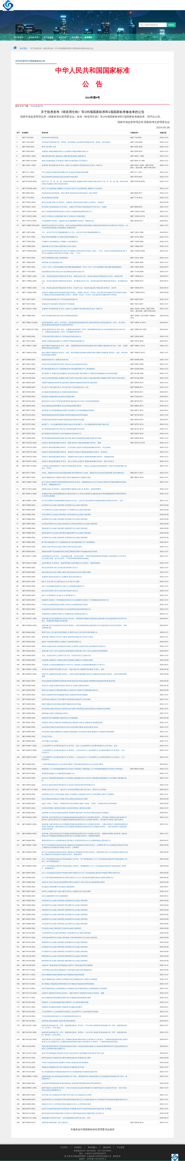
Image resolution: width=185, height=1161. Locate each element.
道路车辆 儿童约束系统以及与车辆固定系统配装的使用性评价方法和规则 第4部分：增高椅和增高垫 (78, 833)
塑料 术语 (45, 146)
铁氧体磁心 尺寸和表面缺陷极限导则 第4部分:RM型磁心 (62, 769)
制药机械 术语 (47, 262)
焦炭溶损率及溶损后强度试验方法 (54, 609)
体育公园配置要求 (48, 896)
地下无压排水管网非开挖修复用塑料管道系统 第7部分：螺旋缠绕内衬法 (68, 482)
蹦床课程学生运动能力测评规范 (53, 960)
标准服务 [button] (97, 3)
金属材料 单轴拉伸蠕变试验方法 (53, 151)
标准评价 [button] (124, 3)
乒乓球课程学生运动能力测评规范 (54, 509)
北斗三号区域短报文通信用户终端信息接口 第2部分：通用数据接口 (66, 866)
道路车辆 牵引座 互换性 (50, 246)
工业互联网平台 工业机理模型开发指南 (56, 1011)
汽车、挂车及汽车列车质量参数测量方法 (56, 232)
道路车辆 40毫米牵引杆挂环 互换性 (55, 637)
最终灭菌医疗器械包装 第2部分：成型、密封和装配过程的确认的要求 (67, 352)
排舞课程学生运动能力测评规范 (53, 910)
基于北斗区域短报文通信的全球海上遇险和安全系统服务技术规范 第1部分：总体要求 (73, 845)
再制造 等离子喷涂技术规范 (52, 546)
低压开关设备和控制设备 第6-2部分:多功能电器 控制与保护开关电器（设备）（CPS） (73, 251)
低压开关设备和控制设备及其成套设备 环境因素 (59, 1108)
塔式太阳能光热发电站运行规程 (53, 799)
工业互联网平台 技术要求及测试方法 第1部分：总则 (61, 745)
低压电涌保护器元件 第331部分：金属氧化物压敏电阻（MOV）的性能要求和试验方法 (73, 329)
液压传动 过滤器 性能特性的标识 (54, 685)
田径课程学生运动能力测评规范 (53, 914)
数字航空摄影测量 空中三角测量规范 (55, 369)
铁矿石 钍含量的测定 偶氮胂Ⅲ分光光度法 (57, 188)
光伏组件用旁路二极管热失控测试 (54, 808)
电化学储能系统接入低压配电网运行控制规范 (58, 988)
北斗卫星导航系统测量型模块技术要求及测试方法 (60, 877)
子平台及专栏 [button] (153, 3)
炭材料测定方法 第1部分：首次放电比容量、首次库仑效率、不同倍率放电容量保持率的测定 (75, 556)
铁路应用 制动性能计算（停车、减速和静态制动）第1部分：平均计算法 (68, 1025)
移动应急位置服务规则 (50, 396)
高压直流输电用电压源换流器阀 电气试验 (57, 438)
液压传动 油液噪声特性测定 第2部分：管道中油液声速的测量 (64, 674)
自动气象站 (46, 741)
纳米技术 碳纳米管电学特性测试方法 (55, 785)
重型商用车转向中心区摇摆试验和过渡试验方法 (59, 840)
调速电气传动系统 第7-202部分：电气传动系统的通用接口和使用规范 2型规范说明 (72, 225)
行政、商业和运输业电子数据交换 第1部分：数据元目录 (62, 276)
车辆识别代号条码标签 (50, 304)
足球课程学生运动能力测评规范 (53, 505)
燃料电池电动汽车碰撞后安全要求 (54, 1057)
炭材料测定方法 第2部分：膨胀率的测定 (56, 563)
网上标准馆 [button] (83, 3)
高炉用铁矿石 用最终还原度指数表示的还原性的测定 (61, 373)
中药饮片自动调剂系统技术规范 (53, 604)
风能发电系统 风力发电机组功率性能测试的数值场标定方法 (63, 1099)
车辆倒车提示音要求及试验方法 (53, 614)
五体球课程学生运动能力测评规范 (54, 933)
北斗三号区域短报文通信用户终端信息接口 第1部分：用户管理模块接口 (68, 859)
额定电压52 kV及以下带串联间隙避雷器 (56, 401)
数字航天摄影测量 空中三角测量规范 (55, 542)
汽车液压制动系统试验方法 (52, 1016)
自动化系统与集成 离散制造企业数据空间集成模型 (60, 731)
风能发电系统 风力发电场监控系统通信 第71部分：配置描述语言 (65, 1076)
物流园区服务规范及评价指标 (52, 419)
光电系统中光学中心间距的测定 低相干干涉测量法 (60, 794)
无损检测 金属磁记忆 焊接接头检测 (54, 660)
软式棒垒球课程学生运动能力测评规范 (56, 523)
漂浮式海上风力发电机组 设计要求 (54, 1095)
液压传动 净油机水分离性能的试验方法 (56, 690)
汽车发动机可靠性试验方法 (52, 336)
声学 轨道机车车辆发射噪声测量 (53, 172)
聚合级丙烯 (46, 197)
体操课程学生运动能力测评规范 (53, 919)
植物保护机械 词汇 (49, 359)
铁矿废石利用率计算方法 (51, 567)
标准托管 (62, 37)
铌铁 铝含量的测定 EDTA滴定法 (53, 160)
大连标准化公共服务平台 (28, 3)
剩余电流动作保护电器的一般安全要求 (56, 193)
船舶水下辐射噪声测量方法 (52, 641)
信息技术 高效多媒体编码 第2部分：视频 (57, 442)
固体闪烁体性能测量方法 (51, 237)
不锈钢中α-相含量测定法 (51, 241)
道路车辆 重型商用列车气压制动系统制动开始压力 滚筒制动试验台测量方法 (69, 1046)
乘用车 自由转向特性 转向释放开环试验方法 (58, 646)
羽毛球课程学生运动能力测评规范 (54, 514)
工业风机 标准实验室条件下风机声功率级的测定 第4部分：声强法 (65, 466)
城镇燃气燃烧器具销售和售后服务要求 (56, 382)
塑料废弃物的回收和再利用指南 (53, 415)
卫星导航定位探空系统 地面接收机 (54, 970)
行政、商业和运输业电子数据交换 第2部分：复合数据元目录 (64, 281)
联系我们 (78, 1147)
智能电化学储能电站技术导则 (52, 1067)
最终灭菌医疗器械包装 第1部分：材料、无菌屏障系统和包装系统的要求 (68, 345)
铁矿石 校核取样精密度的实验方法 (54, 211)
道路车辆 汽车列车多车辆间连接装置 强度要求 (58, 812)
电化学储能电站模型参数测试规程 (54, 997)
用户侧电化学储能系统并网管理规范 (55, 984)
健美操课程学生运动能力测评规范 (54, 533)
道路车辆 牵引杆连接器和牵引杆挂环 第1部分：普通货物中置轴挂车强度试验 (70, 618)
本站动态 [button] (68, 3)
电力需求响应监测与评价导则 (52, 429)
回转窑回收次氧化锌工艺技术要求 (54, 699)
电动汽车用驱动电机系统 (51, 315)
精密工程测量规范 (48, 257)
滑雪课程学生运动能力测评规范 (53, 537)
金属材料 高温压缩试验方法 (52, 576)
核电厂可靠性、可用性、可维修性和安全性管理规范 (60, 803)
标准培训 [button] (111, 3)
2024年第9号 (36, 106)
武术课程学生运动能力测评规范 (53, 951)
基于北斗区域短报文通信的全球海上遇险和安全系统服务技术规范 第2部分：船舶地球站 (73, 852)
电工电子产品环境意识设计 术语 (53, 387)
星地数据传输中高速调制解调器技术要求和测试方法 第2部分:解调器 (66, 493)
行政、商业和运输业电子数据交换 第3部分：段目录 (60, 288)
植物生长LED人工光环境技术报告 (54, 1104)
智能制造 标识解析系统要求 (52, 1007)
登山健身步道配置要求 (50, 886)
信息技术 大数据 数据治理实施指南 (54, 965)
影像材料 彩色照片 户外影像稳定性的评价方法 (58, 600)
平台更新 (120, 1147)
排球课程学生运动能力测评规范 (53, 900)
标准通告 (88, 37)
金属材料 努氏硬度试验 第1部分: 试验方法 (57, 308)
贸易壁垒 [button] (138, 3)
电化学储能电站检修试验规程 (52, 974)
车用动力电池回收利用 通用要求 (53, 1062)
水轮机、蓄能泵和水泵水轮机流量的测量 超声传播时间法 (62, 472)
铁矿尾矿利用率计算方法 (51, 590)
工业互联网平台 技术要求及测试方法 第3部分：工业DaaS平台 (64, 757)
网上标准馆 (18, 37)
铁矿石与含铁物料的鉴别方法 (52, 586)
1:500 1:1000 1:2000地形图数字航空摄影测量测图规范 (62, 267)
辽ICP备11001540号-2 (96, 1158)
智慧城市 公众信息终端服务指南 (53, 1002)
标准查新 (75, 37)
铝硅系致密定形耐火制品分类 (52, 271)
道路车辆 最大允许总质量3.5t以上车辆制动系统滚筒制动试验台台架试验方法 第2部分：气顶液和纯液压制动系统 (82, 1039)
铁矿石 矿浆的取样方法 (50, 595)
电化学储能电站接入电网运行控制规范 (56, 979)
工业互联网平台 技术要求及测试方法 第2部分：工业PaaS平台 (64, 750)
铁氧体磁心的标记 (48, 713)
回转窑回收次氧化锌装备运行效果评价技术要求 (59, 708)
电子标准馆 (48, 37)
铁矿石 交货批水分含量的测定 (53, 216)
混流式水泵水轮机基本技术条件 (53, 364)
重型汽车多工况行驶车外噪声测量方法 (56, 632)
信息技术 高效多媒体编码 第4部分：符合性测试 (59, 447)
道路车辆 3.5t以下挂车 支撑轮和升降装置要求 (58, 651)
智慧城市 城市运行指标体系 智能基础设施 (57, 722)
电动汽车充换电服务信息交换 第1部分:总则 (57, 1053)
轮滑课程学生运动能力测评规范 (53, 947)
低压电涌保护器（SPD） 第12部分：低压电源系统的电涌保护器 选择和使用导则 (71, 322)
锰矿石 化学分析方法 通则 (51, 581)
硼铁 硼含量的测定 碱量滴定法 (53, 156)
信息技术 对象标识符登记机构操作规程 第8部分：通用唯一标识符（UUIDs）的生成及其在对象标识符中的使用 (82, 292)
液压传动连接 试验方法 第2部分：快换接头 (57, 202)
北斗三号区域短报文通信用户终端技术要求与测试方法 (61, 872)
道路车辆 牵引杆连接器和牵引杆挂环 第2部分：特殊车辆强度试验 (65, 625)
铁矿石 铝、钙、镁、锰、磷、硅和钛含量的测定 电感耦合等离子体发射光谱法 (70, 181)
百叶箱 (44, 736)
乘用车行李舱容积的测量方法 (52, 341)
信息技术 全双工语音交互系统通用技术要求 (57, 882)
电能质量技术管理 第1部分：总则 (54, 1118)
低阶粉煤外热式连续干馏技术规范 (54, 572)
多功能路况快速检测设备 (51, 392)
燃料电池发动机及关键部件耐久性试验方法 (57, 1113)
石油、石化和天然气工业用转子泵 (54, 655)
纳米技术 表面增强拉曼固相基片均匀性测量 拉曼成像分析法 (63, 778)
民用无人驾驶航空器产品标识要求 (54, 891)
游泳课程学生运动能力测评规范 (53, 923)
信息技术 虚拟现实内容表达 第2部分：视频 (57, 993)
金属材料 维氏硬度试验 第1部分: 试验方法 (57, 165)
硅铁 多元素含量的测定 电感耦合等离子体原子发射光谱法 (63, 378)
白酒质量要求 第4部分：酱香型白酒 (55, 220)
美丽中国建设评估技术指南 (52, 704)
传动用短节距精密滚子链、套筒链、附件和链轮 (59, 142)
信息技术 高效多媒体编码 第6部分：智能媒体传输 (60, 456)
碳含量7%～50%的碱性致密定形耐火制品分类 (59, 424)
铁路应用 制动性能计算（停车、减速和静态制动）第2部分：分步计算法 (68, 1032)
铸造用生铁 (46, 137)
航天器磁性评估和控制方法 (52, 433)
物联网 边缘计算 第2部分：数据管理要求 (57, 489)
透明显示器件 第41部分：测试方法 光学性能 (58, 789)
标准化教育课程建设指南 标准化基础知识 (57, 1083)
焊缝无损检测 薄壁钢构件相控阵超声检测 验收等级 (60, 681)
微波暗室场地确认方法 (50, 773)
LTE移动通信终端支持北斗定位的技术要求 (57, 764)
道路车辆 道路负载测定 (50, 1020)
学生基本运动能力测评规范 (52, 928)
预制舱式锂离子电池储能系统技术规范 (56, 551)
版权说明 (107, 1147)
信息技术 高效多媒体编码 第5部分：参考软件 (58, 452)
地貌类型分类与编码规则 (51, 718)
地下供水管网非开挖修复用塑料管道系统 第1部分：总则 (62, 500)
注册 (178, 3)
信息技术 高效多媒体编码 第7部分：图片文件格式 (60, 461)
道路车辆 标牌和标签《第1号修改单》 (55, 1122)
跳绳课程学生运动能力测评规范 (53, 942)
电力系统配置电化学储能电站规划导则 (56, 1071)
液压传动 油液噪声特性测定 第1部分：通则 (57, 669)
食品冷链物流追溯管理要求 (52, 405)
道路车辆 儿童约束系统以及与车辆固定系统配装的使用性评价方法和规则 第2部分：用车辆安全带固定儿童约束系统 (83, 817)
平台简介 (64, 1147)
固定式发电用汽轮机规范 (51, 176)
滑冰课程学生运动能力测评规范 (53, 905)
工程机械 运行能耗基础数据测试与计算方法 (57, 664)
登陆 (170, 3)
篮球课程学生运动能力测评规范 (53, 519)
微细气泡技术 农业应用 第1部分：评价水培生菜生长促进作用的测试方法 (68, 1088)
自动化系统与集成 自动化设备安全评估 (56, 727)
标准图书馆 (33, 37)
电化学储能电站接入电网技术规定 (54, 477)
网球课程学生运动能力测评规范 (53, 956)
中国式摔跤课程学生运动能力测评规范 (56, 937)
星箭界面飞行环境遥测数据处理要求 (55, 410)
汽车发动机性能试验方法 (51, 299)
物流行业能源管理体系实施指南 (53, 694)
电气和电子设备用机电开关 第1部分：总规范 (58, 207)
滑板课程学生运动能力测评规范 (53, 528)
